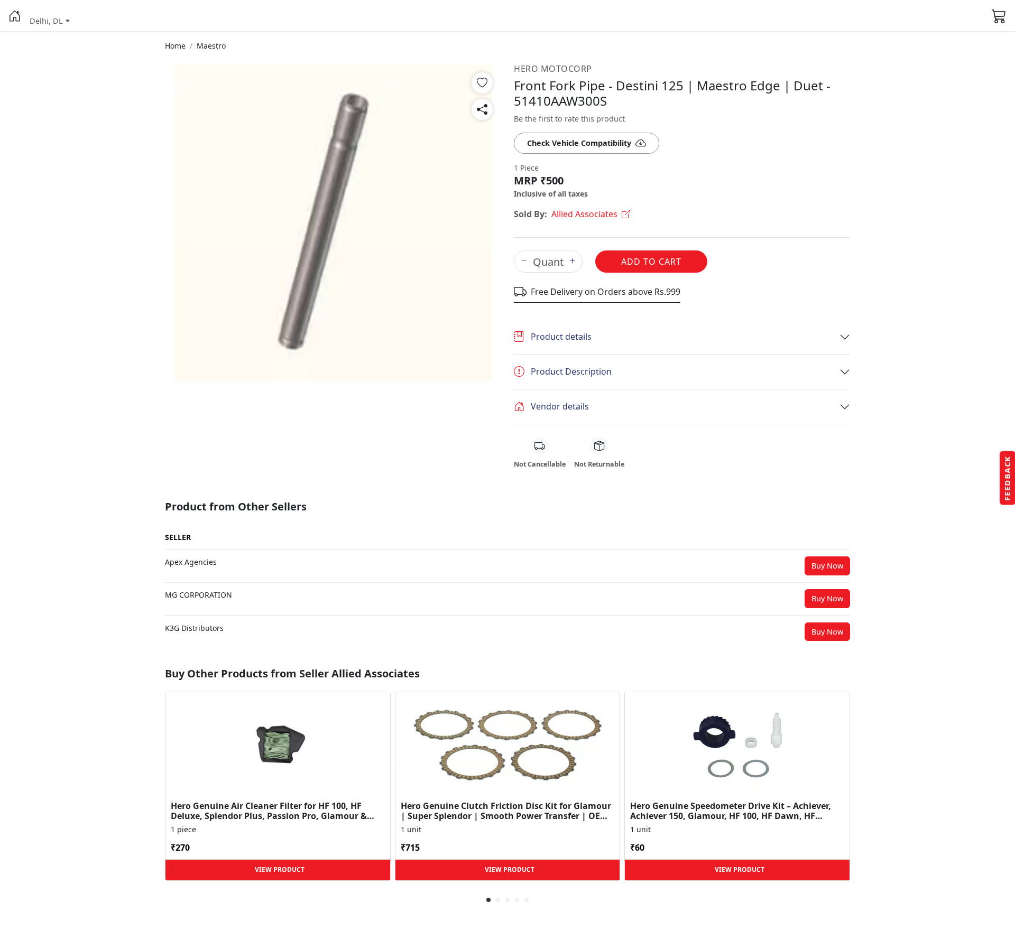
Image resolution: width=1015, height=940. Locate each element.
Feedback (1007, 478)
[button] (15, 15)
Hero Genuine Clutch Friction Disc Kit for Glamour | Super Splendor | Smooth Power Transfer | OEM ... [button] (506, 811)
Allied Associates (584, 214)
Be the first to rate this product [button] (569, 119)
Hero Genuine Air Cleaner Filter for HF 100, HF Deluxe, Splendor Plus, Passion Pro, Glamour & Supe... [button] (269, 811)
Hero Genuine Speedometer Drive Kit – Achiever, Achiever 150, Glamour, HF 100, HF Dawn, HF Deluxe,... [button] (730, 811)
